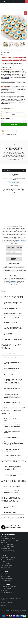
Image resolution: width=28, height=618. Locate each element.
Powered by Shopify (14, 612)
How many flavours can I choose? (13, 455)
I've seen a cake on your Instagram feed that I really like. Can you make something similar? (13, 443)
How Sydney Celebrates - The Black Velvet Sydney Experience (12, 526)
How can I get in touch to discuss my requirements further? (12, 491)
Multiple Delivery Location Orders (14, 184)
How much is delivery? (10, 358)
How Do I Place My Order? (11, 308)
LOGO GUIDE (7, 78)
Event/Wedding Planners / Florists (13, 339)
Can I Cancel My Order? (10, 512)
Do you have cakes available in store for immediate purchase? (12, 425)
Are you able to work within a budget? (12, 431)
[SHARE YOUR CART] (3, 527)
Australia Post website (21, 240)
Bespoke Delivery (14, 185)
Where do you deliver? (10, 353)
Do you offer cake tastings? (11, 317)
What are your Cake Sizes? (11, 437)
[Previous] (2, 27)
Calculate (14, 259)
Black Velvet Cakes (11, 610)
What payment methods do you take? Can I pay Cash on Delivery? (13, 327)
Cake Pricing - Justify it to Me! (12, 486)
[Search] (25, 13)
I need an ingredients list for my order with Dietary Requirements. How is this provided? (13, 468)
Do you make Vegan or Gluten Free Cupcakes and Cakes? (13, 474)
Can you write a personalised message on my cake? (11, 450)
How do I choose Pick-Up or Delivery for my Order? (11, 369)
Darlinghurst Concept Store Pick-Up (14, 181)
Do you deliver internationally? (12, 402)
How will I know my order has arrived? (12, 389)
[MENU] (0, 1)
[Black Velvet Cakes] (14, 1)
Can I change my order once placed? (11, 506)
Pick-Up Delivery (6, 170)
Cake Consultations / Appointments (9, 334)
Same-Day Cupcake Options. (17, 62)
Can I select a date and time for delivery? (12, 363)
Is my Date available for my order (13, 313)
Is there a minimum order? (11, 322)
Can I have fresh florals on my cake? (12, 419)
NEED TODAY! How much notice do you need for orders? (13, 303)
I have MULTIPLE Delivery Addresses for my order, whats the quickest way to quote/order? (13, 396)
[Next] (26, 27)
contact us (13, 269)
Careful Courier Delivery (14, 182)
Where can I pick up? (9, 374)
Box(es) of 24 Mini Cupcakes (7, 118)
